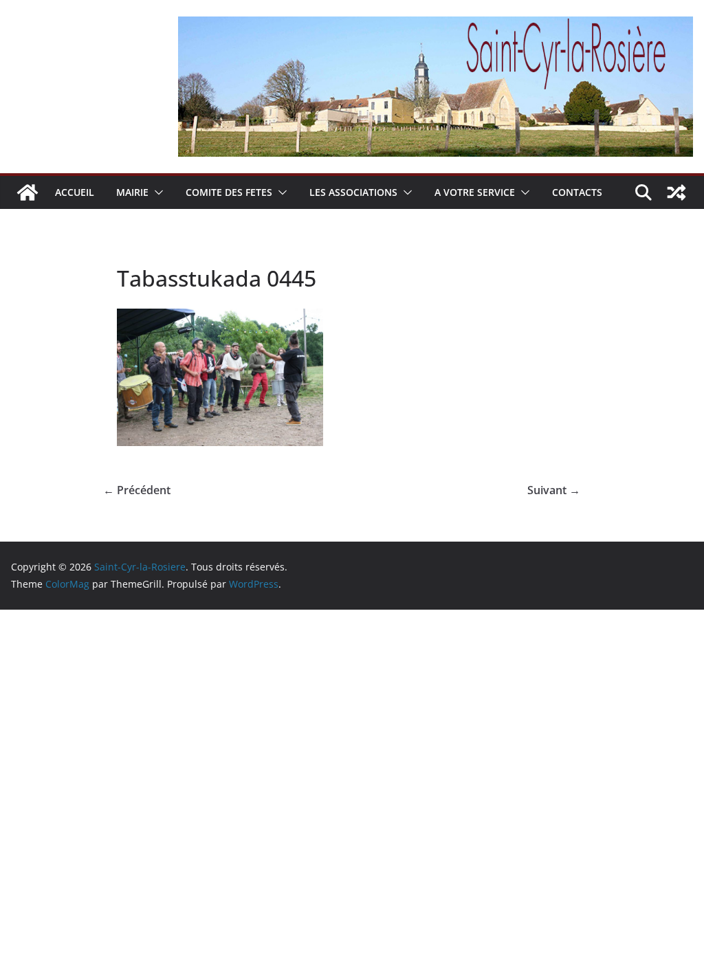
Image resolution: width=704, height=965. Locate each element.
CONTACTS (577, 192)
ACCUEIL (74, 192)
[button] (156, 192)
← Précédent (136, 490)
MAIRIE (132, 192)
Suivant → (553, 490)
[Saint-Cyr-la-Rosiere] (27, 192)
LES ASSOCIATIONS (353, 192)
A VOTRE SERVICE (474, 192)
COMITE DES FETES (229, 192)
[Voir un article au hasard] (676, 192)
